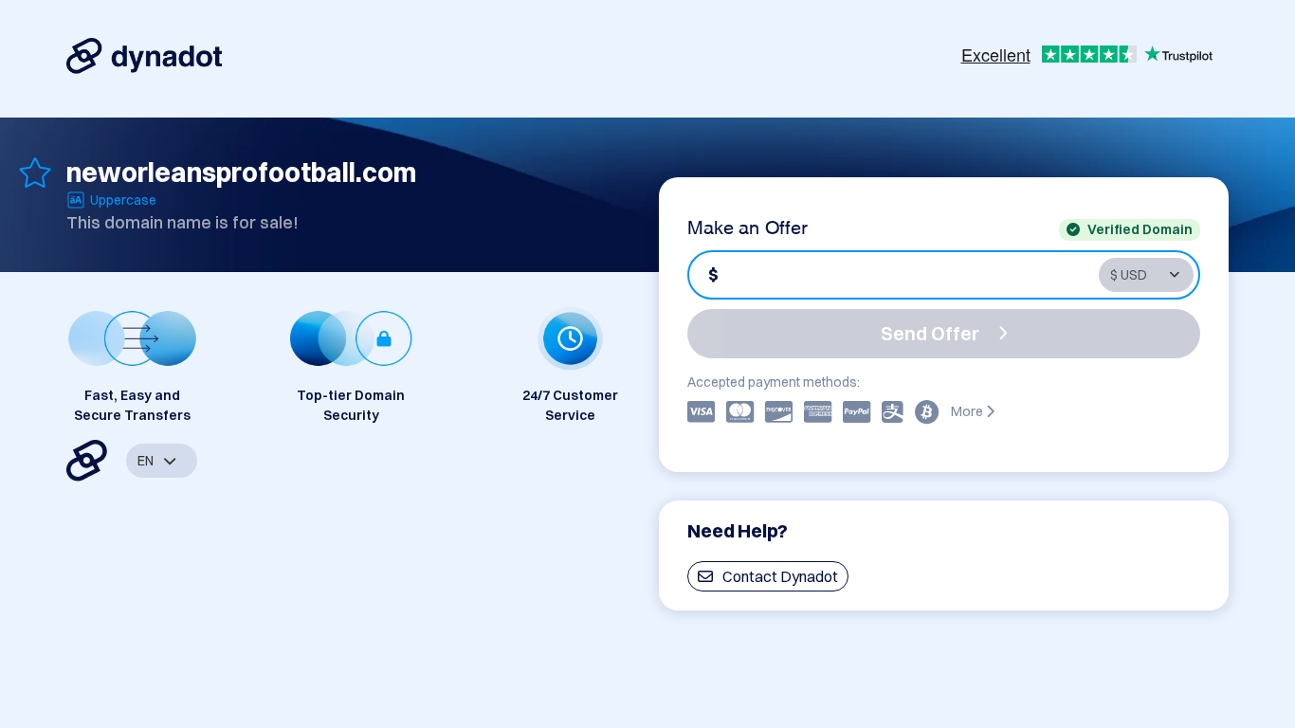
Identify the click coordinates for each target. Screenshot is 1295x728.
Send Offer (930, 333)
